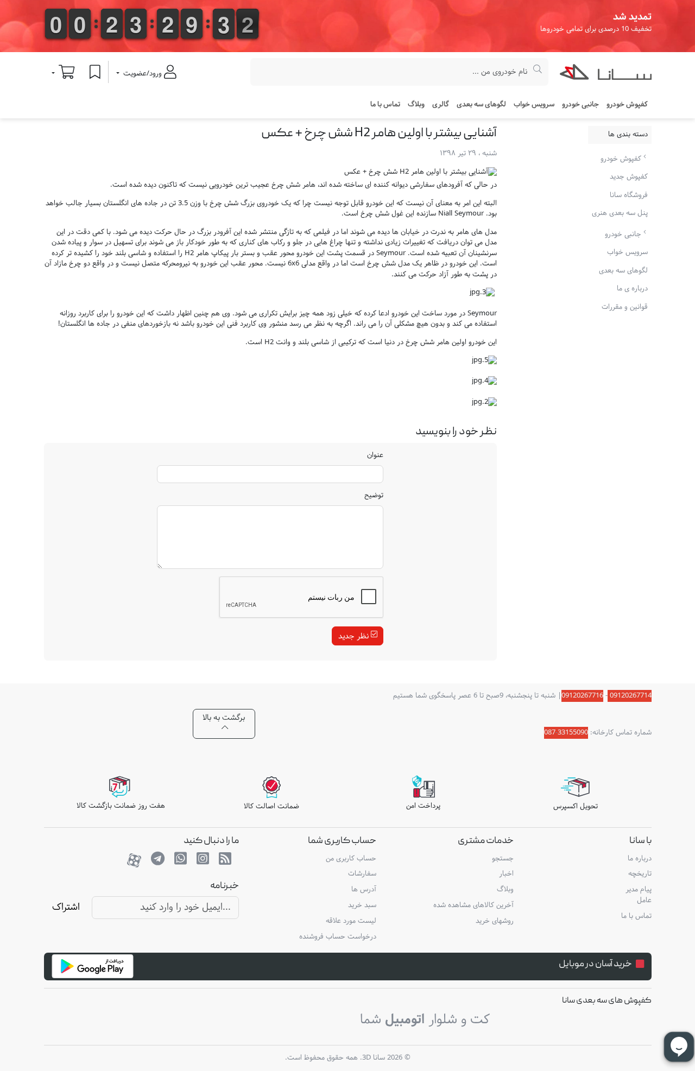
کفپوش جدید (629, 177)
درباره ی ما (632, 289)
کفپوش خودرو (622, 159)
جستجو (503, 859)
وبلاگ (416, 105)
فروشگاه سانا (629, 195)
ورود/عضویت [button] (142, 74)
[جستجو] (537, 72)
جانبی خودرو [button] (580, 105)
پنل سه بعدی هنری (620, 213)
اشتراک (66, 907)
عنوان (375, 456)
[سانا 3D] (606, 74)
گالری (440, 105)
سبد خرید (362, 905)
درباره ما (639, 859)
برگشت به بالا (224, 718)
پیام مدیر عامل (638, 895)
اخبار (506, 874)
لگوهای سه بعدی (481, 105)
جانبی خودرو (624, 234)
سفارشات (362, 874)
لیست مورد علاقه (351, 921)
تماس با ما (385, 105)
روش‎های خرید (495, 921)
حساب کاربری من (351, 859)
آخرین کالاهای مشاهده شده (473, 905)
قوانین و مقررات (625, 307)
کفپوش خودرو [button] (627, 105)
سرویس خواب (534, 105)
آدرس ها (363, 890)
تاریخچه (639, 874)
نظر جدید (354, 636)
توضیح (373, 496)
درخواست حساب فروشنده (337, 937)
